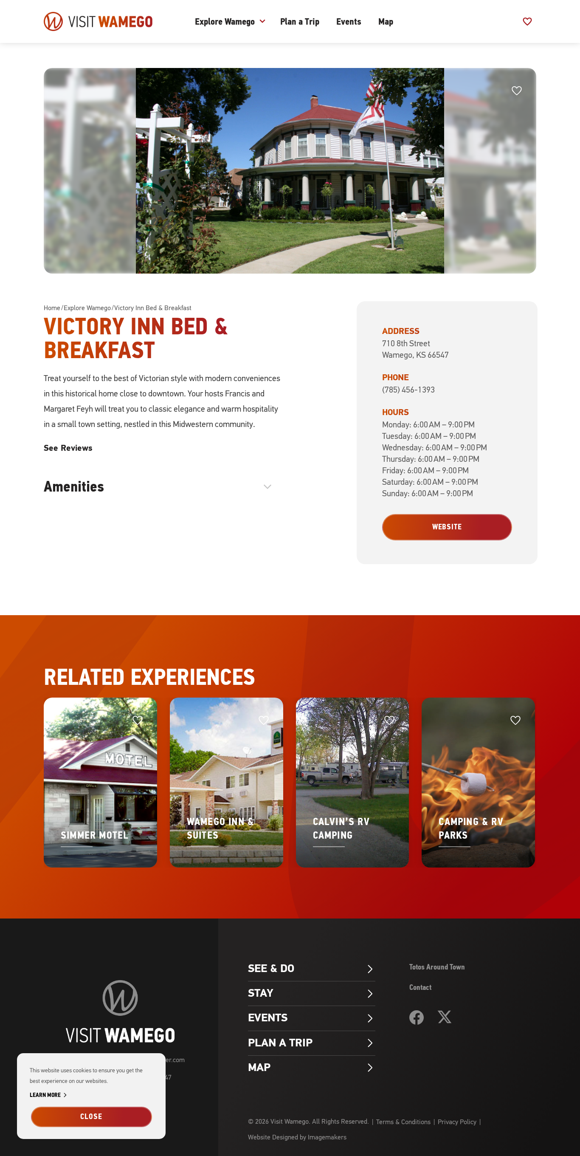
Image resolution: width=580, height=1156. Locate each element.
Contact (420, 987)
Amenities (159, 487)
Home (52, 307)
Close (91, 1116)
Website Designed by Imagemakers (297, 1137)
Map (385, 21)
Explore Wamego (225, 21)
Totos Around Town (437, 967)
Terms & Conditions (403, 1121)
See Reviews (68, 448)
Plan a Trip (299, 21)
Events (348, 21)
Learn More (50, 1095)
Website (447, 527)
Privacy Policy (457, 1121)
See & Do (311, 968)
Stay (311, 993)
